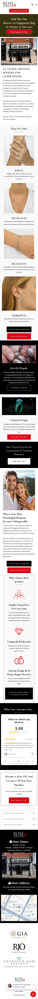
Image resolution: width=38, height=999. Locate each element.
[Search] (36, 4)
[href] (19, 908)
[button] (32, 5)
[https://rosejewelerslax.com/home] (8, 4)
